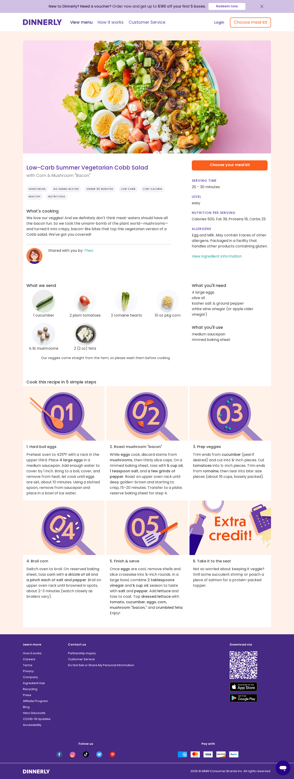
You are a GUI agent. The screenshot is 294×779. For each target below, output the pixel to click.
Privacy (28, 671)
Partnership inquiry (82, 653)
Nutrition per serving (213, 212)
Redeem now (227, 6)
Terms (27, 665)
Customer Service (147, 22)
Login (219, 22)
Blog (26, 707)
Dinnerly (42, 22)
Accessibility (32, 725)
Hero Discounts (34, 713)
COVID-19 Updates (37, 719)
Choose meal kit (250, 22)
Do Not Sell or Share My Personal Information (101, 665)
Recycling (30, 689)
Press (27, 695)
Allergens (201, 229)
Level (196, 196)
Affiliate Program (35, 701)
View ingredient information (217, 256)
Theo (88, 250)
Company (30, 677)
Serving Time (204, 180)
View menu (81, 22)
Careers (29, 659)
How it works (111, 22)
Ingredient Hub (34, 683)
